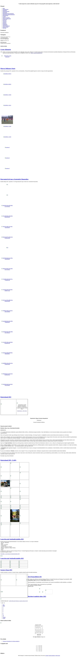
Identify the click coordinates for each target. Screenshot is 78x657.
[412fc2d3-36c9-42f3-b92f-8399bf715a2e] (7, 290)
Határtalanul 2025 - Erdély (8, 460)
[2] (7, 194)
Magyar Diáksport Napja (7, 68)
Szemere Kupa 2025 (6, 570)
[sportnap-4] (7, 157)
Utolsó (4, 618)
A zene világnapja (5, 49)
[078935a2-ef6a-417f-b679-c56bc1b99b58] (7, 311)
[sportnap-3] (7, 147)
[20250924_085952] (7, 84)
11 (3, 616)
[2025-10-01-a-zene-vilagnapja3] (7, 56)
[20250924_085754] (7, 73)
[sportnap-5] (7, 168)
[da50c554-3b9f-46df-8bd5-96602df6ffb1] (7, 353)
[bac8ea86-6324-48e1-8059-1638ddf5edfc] (7, 322)
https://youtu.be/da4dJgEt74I (36, 52)
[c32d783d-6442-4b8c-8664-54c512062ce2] (7, 332)
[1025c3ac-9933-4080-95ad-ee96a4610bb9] (7, 301)
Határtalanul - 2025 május (22, 410)
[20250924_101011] (7, 105)
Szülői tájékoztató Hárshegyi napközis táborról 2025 (18, 600)
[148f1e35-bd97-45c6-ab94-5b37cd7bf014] (7, 269)
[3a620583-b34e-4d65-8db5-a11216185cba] (7, 206)
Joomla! (46, 655)
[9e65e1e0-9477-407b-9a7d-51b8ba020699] (7, 238)
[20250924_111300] (7, 126)
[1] (7, 184)
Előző (4, 605)
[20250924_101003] (7, 94)
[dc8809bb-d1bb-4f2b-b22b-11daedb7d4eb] (7, 364)
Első (3, 604)
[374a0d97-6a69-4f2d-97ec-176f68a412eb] (7, 280)
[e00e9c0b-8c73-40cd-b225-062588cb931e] (7, 374)
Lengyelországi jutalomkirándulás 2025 (12, 539)
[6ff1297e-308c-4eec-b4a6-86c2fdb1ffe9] (7, 227)
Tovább (4, 617)
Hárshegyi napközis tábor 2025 (37, 596)
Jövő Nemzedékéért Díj (35, 576)
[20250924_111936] (7, 136)
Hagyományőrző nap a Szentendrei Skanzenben (14, 179)
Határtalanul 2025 (5, 397)
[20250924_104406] (7, 123)
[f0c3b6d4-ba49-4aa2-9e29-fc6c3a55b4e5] (7, 385)
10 (3, 615)
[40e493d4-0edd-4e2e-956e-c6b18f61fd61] (7, 259)
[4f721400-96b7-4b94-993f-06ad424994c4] (7, 217)
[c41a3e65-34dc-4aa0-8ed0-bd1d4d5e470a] (7, 343)
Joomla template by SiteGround (54, 655)
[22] (7, 247)
